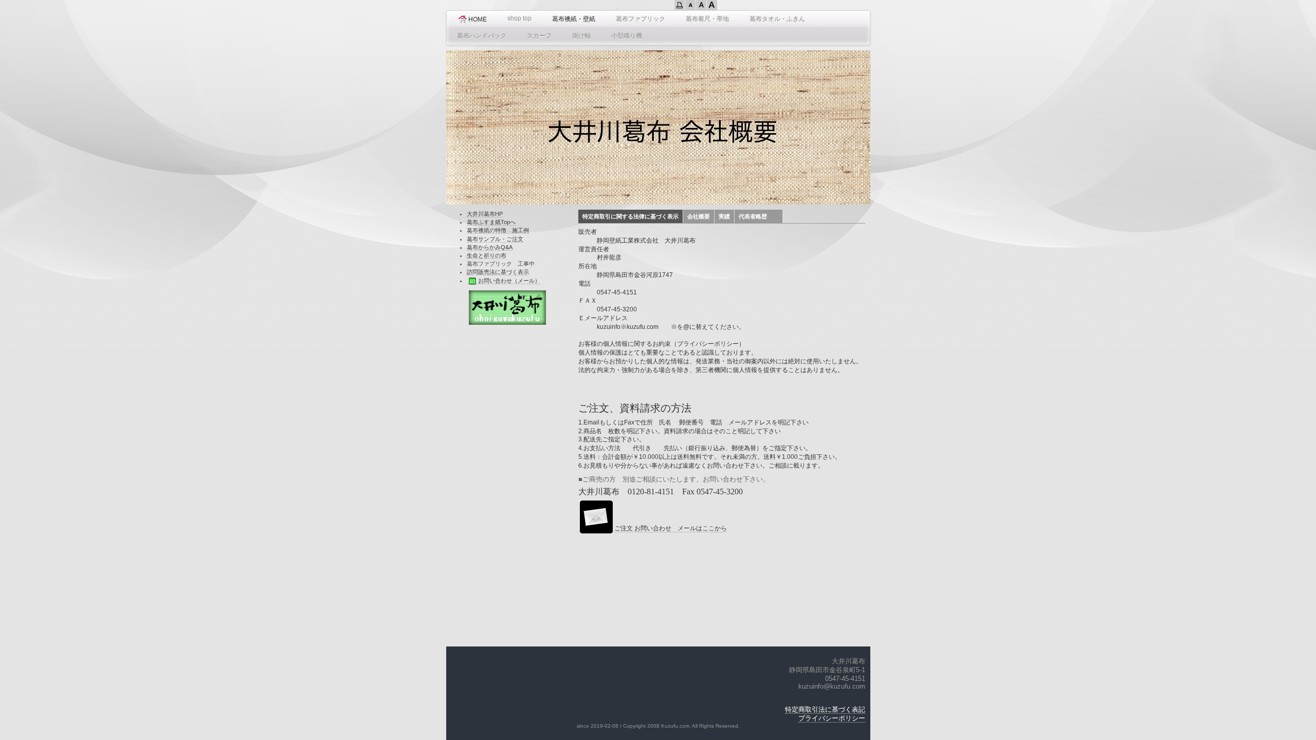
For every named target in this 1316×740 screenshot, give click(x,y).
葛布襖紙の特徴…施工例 (498, 230)
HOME (477, 19)
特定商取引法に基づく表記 (825, 709)
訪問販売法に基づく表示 (498, 272)
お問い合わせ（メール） (509, 281)
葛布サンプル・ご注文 (495, 239)
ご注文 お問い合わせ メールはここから (670, 528)
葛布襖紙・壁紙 (573, 19)
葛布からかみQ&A (490, 247)
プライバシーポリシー (831, 718)
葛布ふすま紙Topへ (491, 222)
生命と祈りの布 (486, 255)
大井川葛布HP (485, 214)
